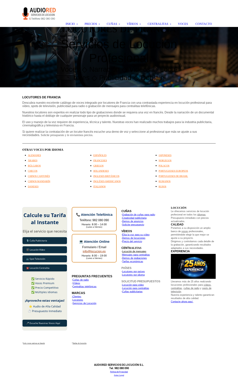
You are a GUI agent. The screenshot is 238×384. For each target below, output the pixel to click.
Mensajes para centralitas (136, 254)
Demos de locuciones (133, 238)
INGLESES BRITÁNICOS (106, 176)
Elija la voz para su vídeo (135, 234)
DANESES (33, 186)
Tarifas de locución (79, 343)
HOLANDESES (101, 171)
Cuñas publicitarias (132, 291)
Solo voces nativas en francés (34, 343)
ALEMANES (34, 155)
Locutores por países (133, 271)
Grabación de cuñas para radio (138, 214)
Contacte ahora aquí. (182, 301)
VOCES (183, 23)
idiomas (201, 214)
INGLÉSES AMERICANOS (107, 181)
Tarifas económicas (132, 261)
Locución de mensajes (134, 251)
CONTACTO (203, 23)
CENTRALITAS (158, 23)
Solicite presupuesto (133, 224)
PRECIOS (91, 23)
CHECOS (32, 171)
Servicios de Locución (84, 303)
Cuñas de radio (81, 279)
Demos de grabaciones (134, 258)
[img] (119, 57)
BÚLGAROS (34, 165)
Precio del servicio (132, 241)
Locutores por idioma (133, 274)
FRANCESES (100, 160)
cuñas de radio (191, 288)
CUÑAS (112, 23)
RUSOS (162, 186)
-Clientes (76, 296)
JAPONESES (165, 155)
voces (184, 231)
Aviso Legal (119, 375)
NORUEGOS (165, 160)
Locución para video (133, 284)
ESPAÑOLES (100, 155)
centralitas (176, 288)
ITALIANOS (99, 186)
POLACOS (164, 165)
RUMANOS (165, 181)
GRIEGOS (98, 165)
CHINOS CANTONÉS (39, 176)
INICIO (70, 23)
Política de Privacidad (119, 372)
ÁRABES (32, 160)
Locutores (78, 300)
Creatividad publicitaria (134, 218)
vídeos (207, 284)
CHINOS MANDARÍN (39, 181)
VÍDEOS (132, 23)
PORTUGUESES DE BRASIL (173, 176)
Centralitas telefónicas (85, 286)
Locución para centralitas (135, 288)
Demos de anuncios (133, 221)
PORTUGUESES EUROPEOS (173, 171)
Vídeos (76, 283)
